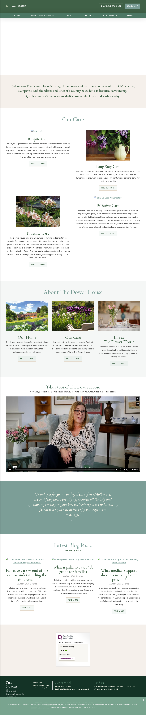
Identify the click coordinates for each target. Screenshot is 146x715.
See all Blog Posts (73, 550)
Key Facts (89, 15)
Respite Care (38, 139)
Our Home (27, 337)
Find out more (38, 164)
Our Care (16, 15)
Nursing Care (38, 233)
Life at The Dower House (42, 15)
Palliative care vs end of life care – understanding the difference (27, 575)
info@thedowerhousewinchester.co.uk (74, 689)
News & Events (110, 15)
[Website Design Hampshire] (131, 708)
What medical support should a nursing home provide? (119, 575)
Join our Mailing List (40, 688)
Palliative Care (107, 205)
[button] (28, 505)
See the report (65, 659)
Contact (130, 15)
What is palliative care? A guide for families (73, 569)
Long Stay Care (107, 166)
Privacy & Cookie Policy (58, 705)
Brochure (111, 6)
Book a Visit (132, 6)
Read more (27, 608)
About (70, 15)
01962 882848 (66, 686)
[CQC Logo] (65, 639)
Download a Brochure (41, 685)
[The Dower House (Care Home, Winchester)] (73, 3)
